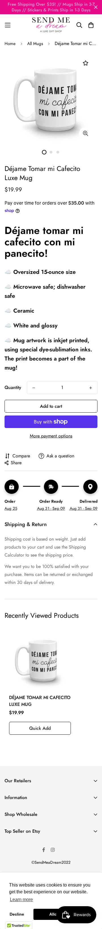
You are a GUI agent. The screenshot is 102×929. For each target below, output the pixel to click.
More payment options (51, 436)
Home (10, 43)
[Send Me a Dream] (51, 25)
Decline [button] (17, 914)
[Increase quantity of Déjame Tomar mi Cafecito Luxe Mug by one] (90, 387)
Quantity (13, 387)
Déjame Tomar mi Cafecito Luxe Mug (40, 701)
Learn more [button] (21, 899)
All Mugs (35, 43)
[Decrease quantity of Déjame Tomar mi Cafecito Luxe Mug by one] (33, 387)
